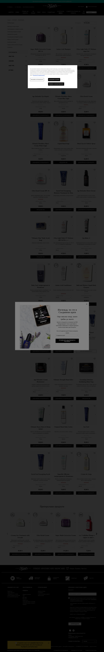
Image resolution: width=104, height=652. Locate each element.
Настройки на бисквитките (37, 79)
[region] (52, 76)
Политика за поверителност (39, 75)
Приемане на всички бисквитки (56, 83)
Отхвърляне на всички (54, 79)
